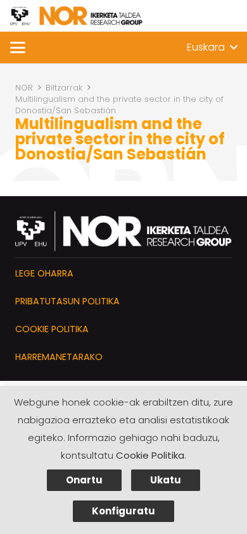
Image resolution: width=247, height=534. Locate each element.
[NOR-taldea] (76, 15)
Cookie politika (52, 329)
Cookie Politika (150, 455)
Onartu (84, 480)
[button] (18, 47)
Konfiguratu (123, 511)
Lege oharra (44, 273)
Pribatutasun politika (67, 301)
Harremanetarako (59, 357)
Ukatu (165, 480)
